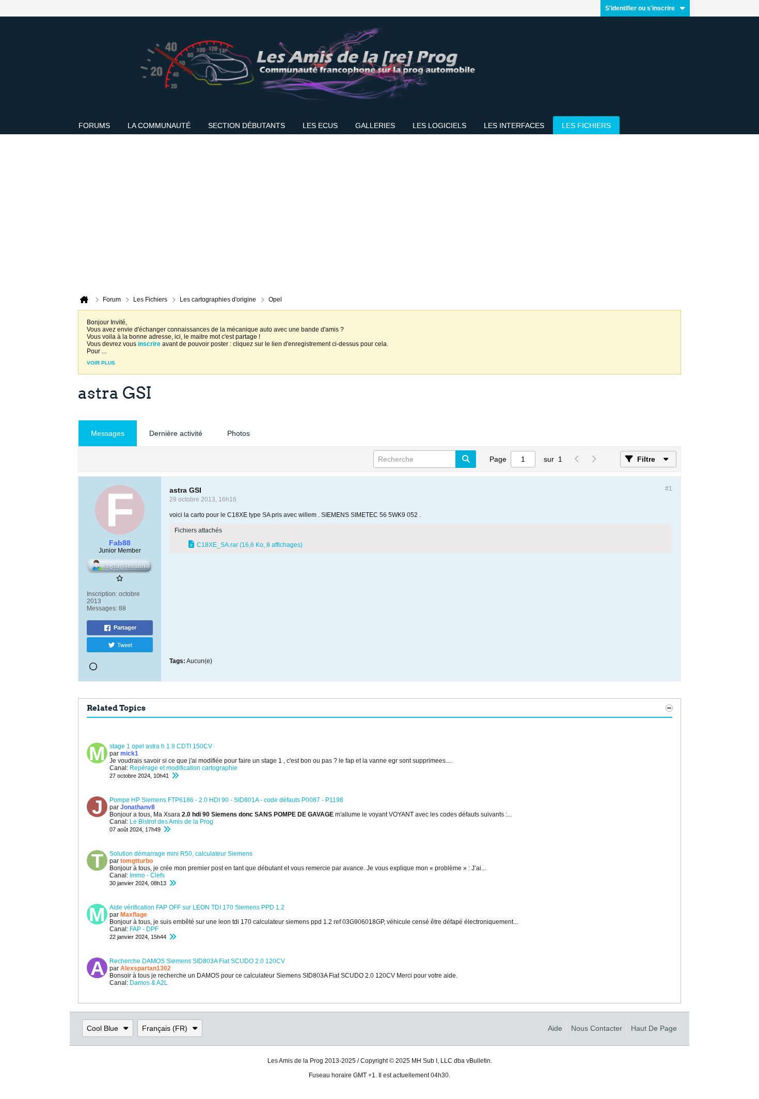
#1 (668, 488)
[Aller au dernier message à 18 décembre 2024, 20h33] (175, 776)
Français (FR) (164, 1028)
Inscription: (102, 594)
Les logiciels (439, 125)
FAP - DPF (144, 929)
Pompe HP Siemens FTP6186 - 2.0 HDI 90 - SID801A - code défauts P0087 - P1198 (226, 800)
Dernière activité (175, 433)
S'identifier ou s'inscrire (640, 8)
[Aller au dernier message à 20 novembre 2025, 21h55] (167, 829)
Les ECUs (320, 125)
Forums (94, 125)
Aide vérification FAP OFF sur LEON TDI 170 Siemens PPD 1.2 (196, 907)
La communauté (159, 125)
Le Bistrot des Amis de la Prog (171, 821)
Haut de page (654, 1028)
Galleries (375, 125)
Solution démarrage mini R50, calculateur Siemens (180, 853)
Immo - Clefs (147, 875)
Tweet (124, 644)
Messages (107, 433)
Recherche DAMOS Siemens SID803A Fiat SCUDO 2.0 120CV (197, 961)
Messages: (102, 608)
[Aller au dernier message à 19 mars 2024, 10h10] (172, 883)
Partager (125, 627)
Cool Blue (102, 1028)
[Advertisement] (379, 211)
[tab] (107, 433)
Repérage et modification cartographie (184, 768)
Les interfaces (514, 125)
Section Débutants (246, 125)
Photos (238, 433)
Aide (555, 1028)
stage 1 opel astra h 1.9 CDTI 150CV (160, 746)
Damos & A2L (149, 982)
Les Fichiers (586, 125)
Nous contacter (596, 1028)
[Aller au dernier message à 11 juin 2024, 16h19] (172, 937)
